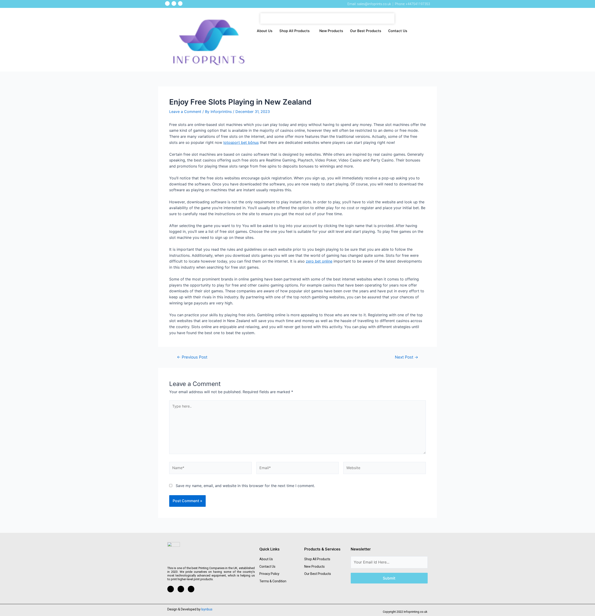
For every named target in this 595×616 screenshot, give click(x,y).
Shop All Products (294, 31)
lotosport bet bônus (241, 142)
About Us (264, 31)
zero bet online (319, 261)
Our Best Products (365, 31)
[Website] (384, 468)
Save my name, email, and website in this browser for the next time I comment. (245, 485)
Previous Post (192, 357)
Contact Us (397, 31)
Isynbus (206, 609)
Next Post (406, 357)
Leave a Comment (185, 111)
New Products (331, 31)
